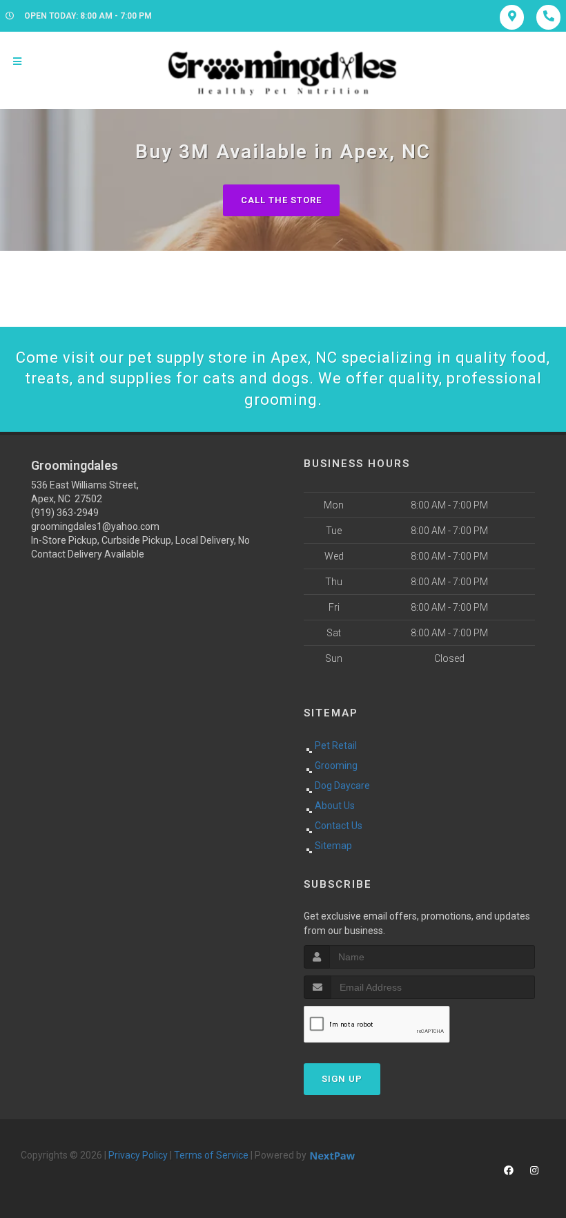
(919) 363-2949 (65, 512)
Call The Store (281, 200)
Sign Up (342, 1079)
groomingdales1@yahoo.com (95, 526)
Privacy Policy (138, 1155)
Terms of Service (211, 1155)
